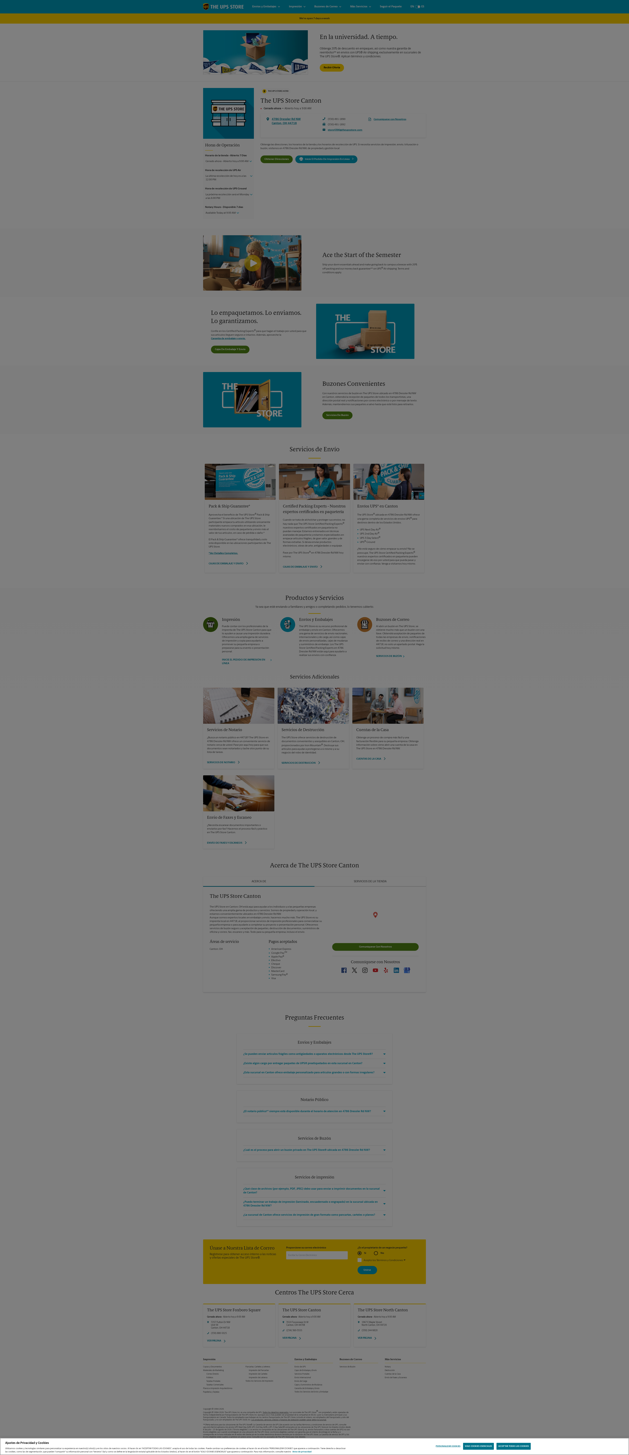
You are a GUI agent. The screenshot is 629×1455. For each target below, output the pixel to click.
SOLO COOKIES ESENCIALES (478, 1446)
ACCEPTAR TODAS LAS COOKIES (513, 1446)
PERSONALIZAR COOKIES (448, 1446)
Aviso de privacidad (302, 1452)
